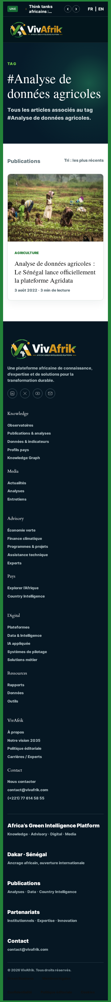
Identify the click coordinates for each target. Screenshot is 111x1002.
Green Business (20, 978)
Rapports (15, 685)
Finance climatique (24, 538)
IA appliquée (18, 643)
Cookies (88, 992)
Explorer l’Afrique (23, 588)
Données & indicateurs (28, 441)
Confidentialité (19, 992)
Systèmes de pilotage (27, 651)
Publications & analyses (29, 433)
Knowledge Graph (23, 457)
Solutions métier (22, 659)
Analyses (15, 491)
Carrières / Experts (24, 756)
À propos (15, 732)
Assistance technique (27, 554)
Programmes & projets (27, 546)
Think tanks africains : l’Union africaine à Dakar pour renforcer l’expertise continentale (41, 9)
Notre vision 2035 (23, 740)
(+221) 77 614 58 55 (25, 798)
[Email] (50, 393)
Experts (14, 563)
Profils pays (18, 449)
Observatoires (20, 425)
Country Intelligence (26, 596)
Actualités (16, 483)
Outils (12, 701)
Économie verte (21, 530)
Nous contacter (21, 781)
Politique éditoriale (24, 748)
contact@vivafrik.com (27, 789)
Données (15, 693)
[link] (12, 393)
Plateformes (18, 627)
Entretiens (17, 499)
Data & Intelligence (24, 635)
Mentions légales (56, 978)
